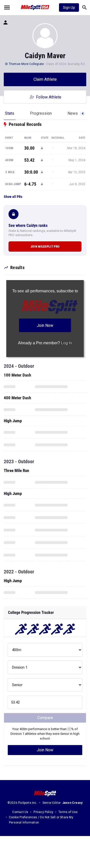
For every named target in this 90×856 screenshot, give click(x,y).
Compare (45, 717)
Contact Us (20, 812)
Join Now (45, 750)
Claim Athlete (45, 79)
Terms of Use (68, 812)
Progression (41, 113)
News (75, 113)
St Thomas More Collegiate (24, 64)
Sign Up (69, 7)
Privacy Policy (43, 812)
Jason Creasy (72, 803)
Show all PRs (13, 197)
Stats (9, 113)
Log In (66, 343)
